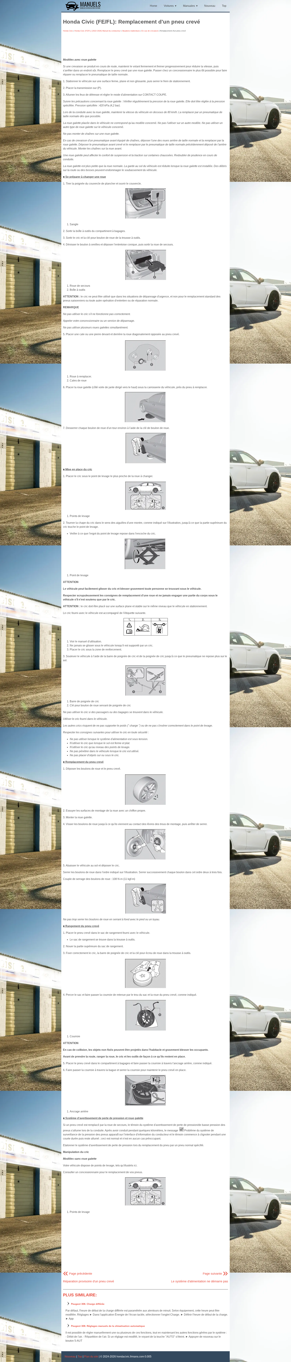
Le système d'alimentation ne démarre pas (199, 1281)
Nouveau (209, 5)
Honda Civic (68, 31)
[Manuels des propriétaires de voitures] (84, 10)
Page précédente (77, 1273)
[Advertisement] (145, 45)
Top (224, 5)
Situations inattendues (131, 31)
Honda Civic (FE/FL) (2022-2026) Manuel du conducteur (97, 31)
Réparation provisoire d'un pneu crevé (88, 1281)
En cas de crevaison (149, 31)
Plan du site (91, 1356)
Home (153, 5)
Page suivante (215, 1273)
